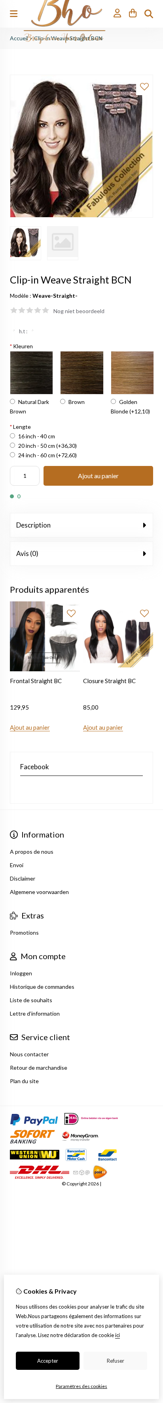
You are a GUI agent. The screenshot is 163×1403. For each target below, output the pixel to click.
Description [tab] (33, 525)
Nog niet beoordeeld (78, 311)
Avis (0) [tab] (27, 553)
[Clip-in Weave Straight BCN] (81, 215)
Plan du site (24, 1081)
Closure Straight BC (109, 680)
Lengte (20, 426)
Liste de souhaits (31, 1000)
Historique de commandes (42, 986)
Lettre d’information (35, 1013)
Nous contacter (29, 1054)
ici (117, 1335)
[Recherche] (148, 13)
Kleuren (21, 346)
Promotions (24, 932)
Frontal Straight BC (36, 680)
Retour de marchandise (38, 1067)
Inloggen (21, 973)
